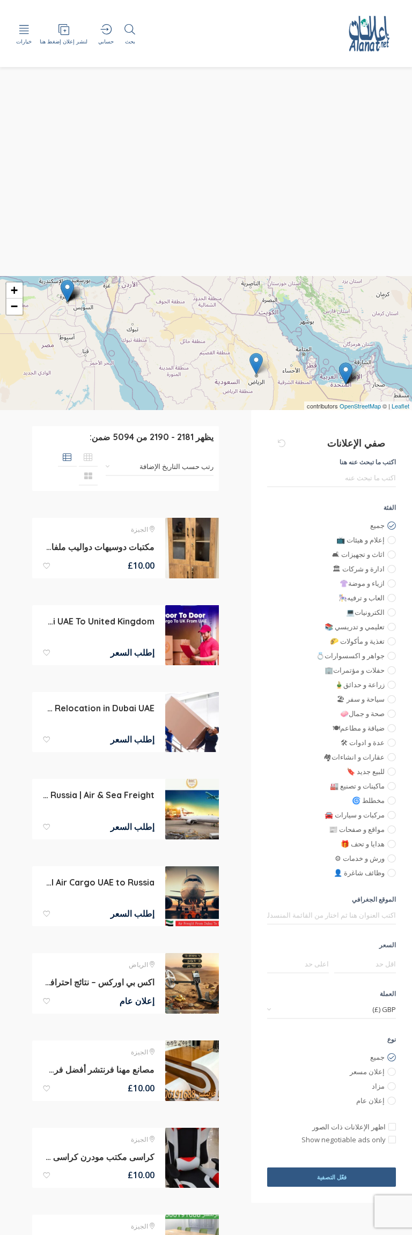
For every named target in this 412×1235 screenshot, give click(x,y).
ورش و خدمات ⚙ (360, 858)
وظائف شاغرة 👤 (359, 872)
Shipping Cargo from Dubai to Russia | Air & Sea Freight (98, 795)
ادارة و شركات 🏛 (359, 569)
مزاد (378, 1086)
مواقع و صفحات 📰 (357, 829)
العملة (388, 993)
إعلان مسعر (367, 1071)
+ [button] (14, 290)
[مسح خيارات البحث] (281, 443)
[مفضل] (46, 566)
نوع (391, 1039)
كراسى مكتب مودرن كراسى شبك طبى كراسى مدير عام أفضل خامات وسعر (98, 1156)
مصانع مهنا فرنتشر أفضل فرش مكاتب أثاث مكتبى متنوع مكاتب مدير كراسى (98, 1069)
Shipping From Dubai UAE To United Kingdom (98, 621)
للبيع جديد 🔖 (366, 771)
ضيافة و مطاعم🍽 (359, 728)
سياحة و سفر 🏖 (361, 699)
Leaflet (400, 405)
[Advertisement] (206, 196)
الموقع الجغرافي (374, 899)
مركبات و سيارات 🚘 (355, 815)
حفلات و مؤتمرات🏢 (355, 670)
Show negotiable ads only (343, 1139)
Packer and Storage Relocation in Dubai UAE (98, 708)
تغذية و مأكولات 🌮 (357, 641)
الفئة (390, 507)
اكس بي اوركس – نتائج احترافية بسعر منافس (98, 982)
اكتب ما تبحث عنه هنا (368, 461)
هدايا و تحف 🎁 (363, 844)
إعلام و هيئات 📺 (360, 540)
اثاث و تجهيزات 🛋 (358, 554)
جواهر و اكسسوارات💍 (350, 655)
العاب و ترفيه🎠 (362, 597)
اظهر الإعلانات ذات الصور (349, 1127)
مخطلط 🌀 (368, 800)
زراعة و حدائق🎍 (360, 684)
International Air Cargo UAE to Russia (98, 882)
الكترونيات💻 (365, 612)
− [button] (14, 306)
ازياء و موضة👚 (362, 583)
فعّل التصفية (332, 1177)
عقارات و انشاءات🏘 (354, 757)
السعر (387, 944)
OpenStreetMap (360, 405)
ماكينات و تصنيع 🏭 (357, 786)
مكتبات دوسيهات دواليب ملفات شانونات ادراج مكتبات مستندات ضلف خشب (98, 546)
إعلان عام (370, 1100)
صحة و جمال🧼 (362, 713)
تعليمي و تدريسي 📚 (355, 626)
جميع (377, 525)
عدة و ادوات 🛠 (363, 742)
